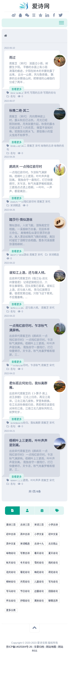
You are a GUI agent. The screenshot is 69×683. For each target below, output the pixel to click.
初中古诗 (11, 534)
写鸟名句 (53, 581)
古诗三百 (25, 524)
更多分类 (11, 610)
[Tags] (56, 510)
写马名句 (11, 591)
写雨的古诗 (36, 92)
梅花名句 (39, 572)
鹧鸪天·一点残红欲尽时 (25, 166)
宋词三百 (39, 524)
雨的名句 (53, 562)
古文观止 (53, 543)
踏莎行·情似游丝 (20, 219)
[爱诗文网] (34, 6)
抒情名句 (25, 600)
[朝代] (41, 510)
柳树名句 (11, 581)
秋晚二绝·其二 (19, 110)
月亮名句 (25, 581)
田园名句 (53, 591)
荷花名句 (53, 572)
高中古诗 (25, 534)
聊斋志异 (53, 600)
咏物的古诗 (47, 145)
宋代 (27, 92)
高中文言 (11, 543)
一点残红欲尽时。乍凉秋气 (25, 365)
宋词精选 (54, 254)
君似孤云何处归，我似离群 (25, 422)
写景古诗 (25, 553)
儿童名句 (39, 581)
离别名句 (39, 600)
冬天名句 (25, 562)
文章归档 (39, 646)
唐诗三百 (11, 524)
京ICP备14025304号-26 (19, 646)
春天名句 (39, 553)
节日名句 (25, 591)
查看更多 (17, 89)
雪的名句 (39, 562)
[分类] (12, 510)
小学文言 (39, 534)
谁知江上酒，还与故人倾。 (28, 272)
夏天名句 (53, 553)
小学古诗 (53, 524)
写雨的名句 (49, 92)
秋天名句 (11, 562)
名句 (12, 483)
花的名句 (11, 572)
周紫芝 (20, 92)
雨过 (12, 57)
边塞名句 (39, 591)
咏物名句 (11, 553)
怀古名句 (11, 600)
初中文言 (53, 534)
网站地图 (51, 646)
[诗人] (27, 510)
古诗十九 (39, 543)
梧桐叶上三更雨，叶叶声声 (25, 480)
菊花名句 (25, 572)
